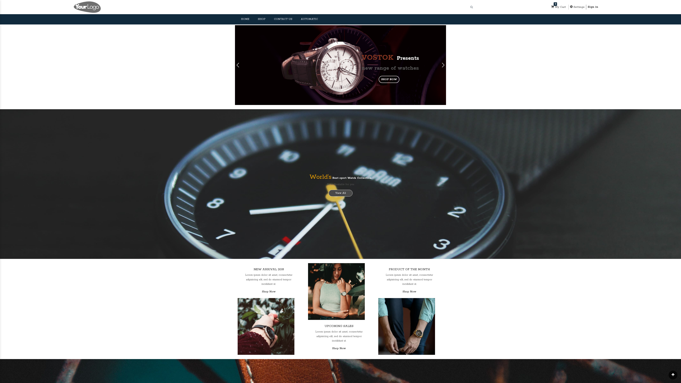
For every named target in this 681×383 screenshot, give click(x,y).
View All (340, 193)
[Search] (471, 7)
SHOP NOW (389, 79)
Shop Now (269, 291)
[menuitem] (245, 19)
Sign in (593, 7)
